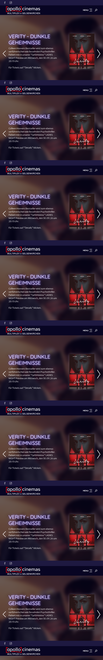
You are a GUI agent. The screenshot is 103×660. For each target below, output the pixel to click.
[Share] (98, 4)
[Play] (51, 330)
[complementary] (51, 330)
